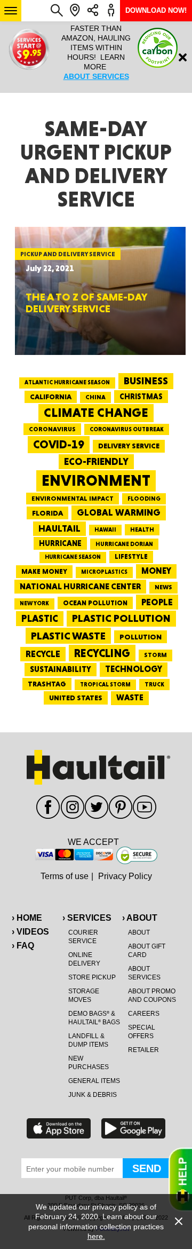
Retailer (143, 1050)
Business (146, 381)
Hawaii (105, 529)
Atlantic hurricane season (67, 382)
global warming (119, 512)
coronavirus (52, 429)
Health (142, 529)
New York (34, 603)
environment (96, 480)
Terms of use (65, 876)
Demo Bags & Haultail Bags (94, 1018)
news (163, 587)
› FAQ (23, 945)
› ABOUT (139, 917)
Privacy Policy (125, 876)
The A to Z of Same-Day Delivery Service (86, 302)
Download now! (156, 10)
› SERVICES (86, 917)
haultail (59, 528)
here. (96, 1236)
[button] (10, 10)
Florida (47, 513)
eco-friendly (96, 461)
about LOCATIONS (129, 86)
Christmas (141, 396)
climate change (96, 412)
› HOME (27, 917)
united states (75, 697)
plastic (39, 618)
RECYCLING (102, 653)
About (139, 932)
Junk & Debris (92, 1094)
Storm (155, 655)
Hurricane (60, 543)
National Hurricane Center (80, 586)
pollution (140, 637)
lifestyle (131, 556)
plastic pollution (121, 618)
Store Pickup (92, 977)
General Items (94, 1081)
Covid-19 (58, 444)
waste (129, 697)
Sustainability (60, 669)
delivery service (128, 445)
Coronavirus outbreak (127, 429)
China (95, 397)
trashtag (47, 683)
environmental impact (72, 498)
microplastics (104, 571)
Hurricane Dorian (124, 544)
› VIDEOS (30, 931)
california (50, 396)
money (156, 571)
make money (44, 571)
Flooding (144, 498)
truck (154, 684)
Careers (143, 1013)
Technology (133, 669)
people (157, 601)
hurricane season (73, 557)
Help (180, 1180)
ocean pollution (95, 603)
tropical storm (105, 684)
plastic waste (68, 635)
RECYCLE (43, 654)
